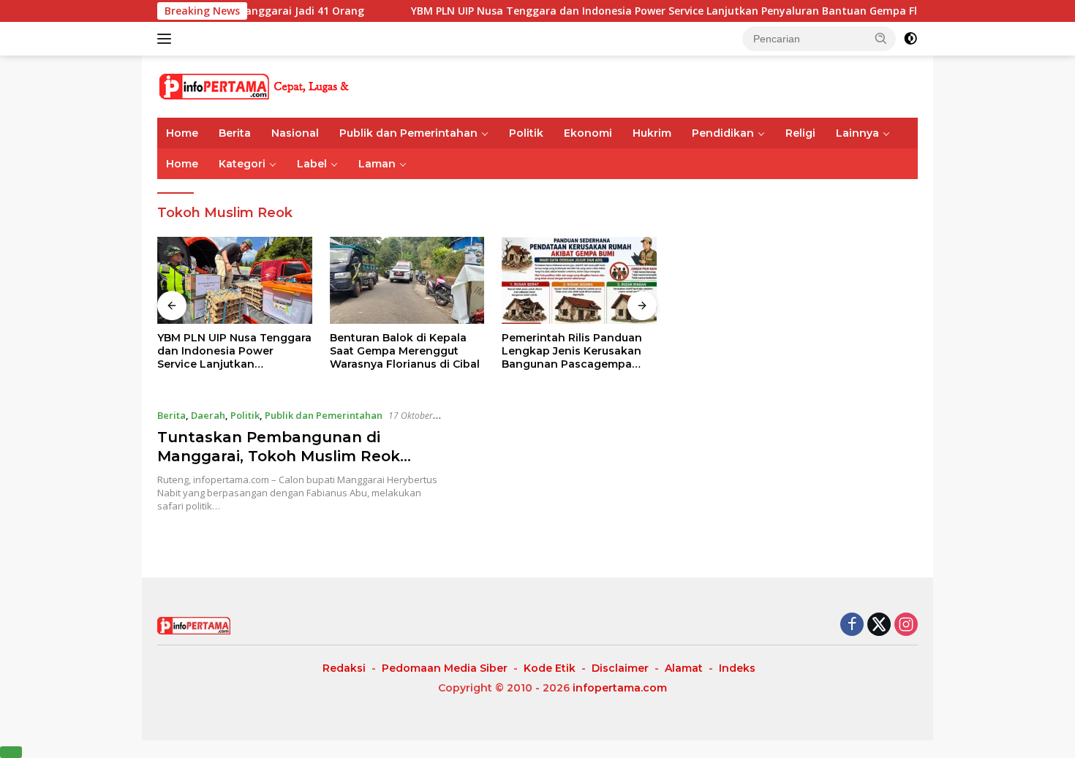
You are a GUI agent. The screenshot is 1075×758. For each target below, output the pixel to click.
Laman (377, 163)
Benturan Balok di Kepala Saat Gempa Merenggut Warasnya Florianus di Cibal (405, 351)
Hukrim (652, 133)
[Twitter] (879, 625)
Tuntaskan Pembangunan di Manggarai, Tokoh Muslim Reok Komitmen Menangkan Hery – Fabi (291, 456)
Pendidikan (723, 133)
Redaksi (344, 668)
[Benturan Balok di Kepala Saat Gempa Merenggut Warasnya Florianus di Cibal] (407, 280)
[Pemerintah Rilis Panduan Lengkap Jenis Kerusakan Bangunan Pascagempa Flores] (579, 280)
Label (312, 163)
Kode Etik (550, 668)
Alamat (684, 668)
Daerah (208, 415)
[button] (881, 38)
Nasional (295, 133)
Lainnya (857, 133)
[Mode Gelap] (910, 38)
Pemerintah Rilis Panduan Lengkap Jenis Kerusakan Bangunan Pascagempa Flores (572, 351)
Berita (235, 133)
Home (182, 133)
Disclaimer (620, 668)
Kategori (242, 163)
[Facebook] (852, 625)
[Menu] (167, 38)
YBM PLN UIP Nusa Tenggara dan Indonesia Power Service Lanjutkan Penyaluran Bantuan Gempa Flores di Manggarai (687, 11)
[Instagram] (906, 625)
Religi (800, 133)
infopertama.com (620, 687)
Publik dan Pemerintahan (408, 133)
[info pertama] (285, 85)
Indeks (737, 668)
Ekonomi (588, 133)
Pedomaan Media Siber (445, 668)
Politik (526, 133)
